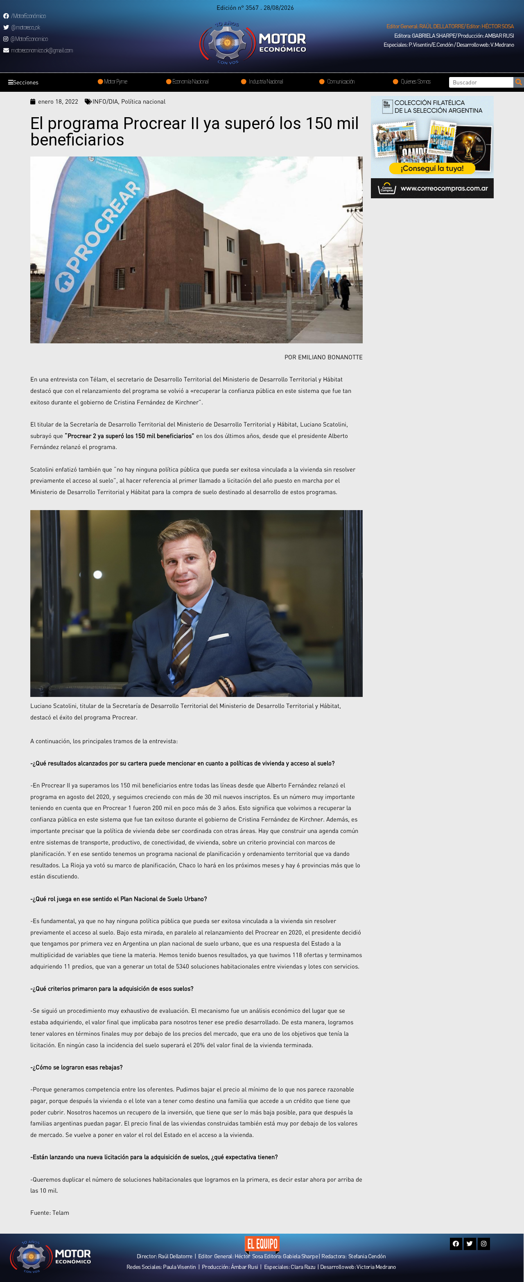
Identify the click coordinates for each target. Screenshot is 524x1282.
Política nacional (143, 101)
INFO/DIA (105, 101)
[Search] (518, 82)
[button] (450, 26)
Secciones (25, 82)
